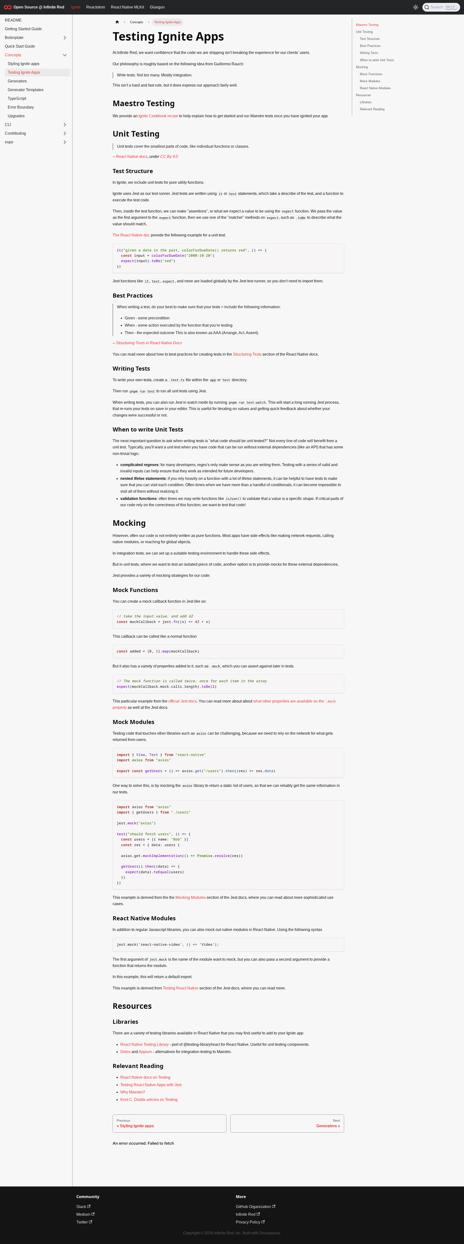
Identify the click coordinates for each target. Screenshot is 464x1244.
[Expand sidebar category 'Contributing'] (64, 133)
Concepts (13, 55)
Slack (81, 1207)
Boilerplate (14, 38)
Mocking (362, 67)
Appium (145, 1052)
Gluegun (157, 7)
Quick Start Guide (20, 46)
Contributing (15, 133)
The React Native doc (131, 235)
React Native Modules (375, 88)
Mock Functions (371, 74)
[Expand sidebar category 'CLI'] (64, 125)
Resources (363, 95)
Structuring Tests (247, 354)
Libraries (366, 102)
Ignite (75, 7)
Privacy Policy (248, 1222)
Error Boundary (21, 107)
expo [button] (9, 142)
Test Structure (370, 39)
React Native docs (131, 156)
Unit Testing (364, 32)
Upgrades (16, 116)
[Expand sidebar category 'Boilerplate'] (64, 38)
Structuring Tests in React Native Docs (149, 343)
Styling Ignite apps (23, 64)
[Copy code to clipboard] (338, 250)
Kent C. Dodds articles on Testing (148, 1100)
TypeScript (17, 98)
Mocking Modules (190, 897)
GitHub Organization (253, 1207)
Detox (125, 1052)
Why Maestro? (132, 1092)
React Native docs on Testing (145, 1077)
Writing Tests (369, 53)
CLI (8, 125)
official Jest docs (182, 701)
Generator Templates (26, 90)
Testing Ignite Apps (24, 72)
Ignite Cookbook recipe (158, 116)
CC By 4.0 (169, 156)
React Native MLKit (127, 7)
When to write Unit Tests (377, 60)
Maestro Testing (367, 25)
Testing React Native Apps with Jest (150, 1085)
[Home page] (117, 22)
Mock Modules (370, 81)
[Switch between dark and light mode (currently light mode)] (416, 7)
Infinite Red (245, 1214)
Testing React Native (180, 988)
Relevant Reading (372, 109)
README (13, 20)
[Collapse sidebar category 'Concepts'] (64, 55)
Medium (83, 1214)
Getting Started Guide (23, 29)
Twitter (82, 1222)
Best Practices (370, 46)
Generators (17, 81)
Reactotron (95, 7)
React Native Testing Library (144, 1044)
